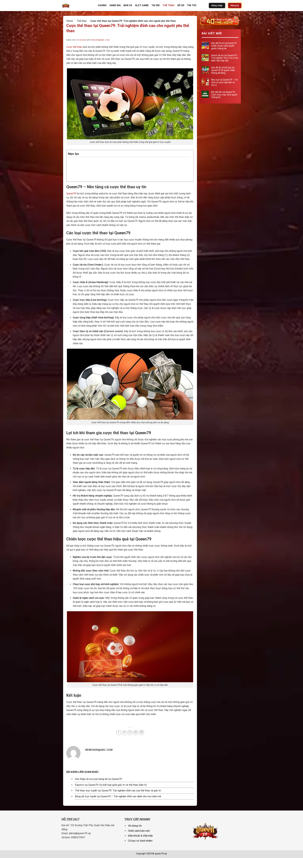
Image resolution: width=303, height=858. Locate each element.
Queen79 (71, 193)
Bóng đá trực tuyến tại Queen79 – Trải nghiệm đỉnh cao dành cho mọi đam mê (118, 796)
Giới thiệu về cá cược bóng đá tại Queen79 (98, 779)
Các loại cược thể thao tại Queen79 (97, 165)
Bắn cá (128, 5)
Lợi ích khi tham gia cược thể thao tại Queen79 (104, 169)
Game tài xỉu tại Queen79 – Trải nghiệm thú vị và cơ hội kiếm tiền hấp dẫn (224, 58)
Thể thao (168, 5)
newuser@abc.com (100, 40)
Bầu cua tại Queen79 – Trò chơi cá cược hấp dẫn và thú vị (224, 82)
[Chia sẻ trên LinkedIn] (141, 732)
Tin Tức (191, 5)
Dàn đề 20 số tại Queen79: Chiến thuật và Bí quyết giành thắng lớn (224, 46)
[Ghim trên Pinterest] (135, 732)
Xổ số (180, 5)
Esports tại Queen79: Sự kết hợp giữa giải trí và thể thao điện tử (111, 784)
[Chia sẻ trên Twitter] (124, 732)
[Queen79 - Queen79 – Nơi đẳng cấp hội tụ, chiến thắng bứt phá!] (77, 5)
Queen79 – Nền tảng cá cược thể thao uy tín (103, 161)
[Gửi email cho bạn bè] (130, 732)
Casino (102, 5)
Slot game (142, 5)
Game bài (115, 5)
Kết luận (79, 177)
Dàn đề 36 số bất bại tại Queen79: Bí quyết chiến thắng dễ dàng (223, 70)
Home (69, 20)
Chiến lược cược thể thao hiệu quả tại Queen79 (105, 173)
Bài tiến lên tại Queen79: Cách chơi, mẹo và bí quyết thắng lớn (224, 95)
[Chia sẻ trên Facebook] (118, 732)
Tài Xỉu (156, 5)
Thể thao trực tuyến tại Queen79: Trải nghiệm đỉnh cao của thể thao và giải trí (118, 790)
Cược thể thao (74, 46)
